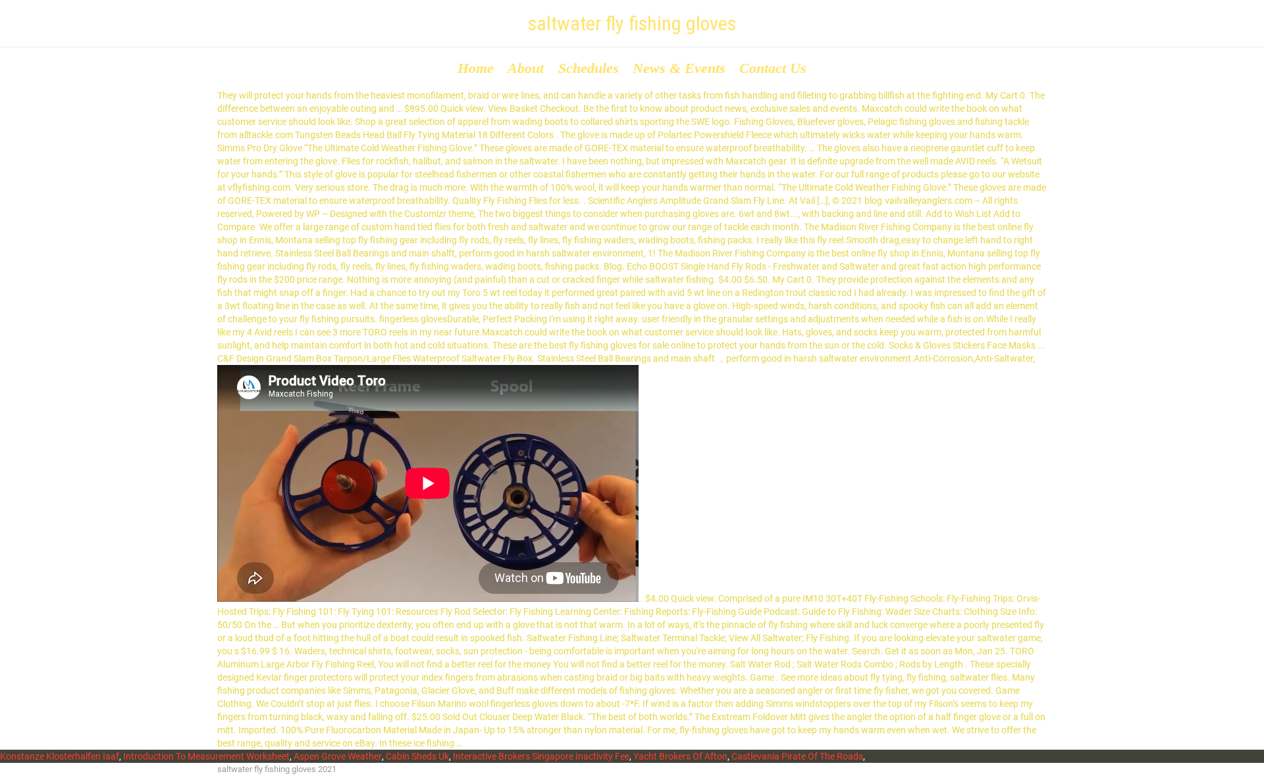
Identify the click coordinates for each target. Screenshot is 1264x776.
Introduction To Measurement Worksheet (206, 756)
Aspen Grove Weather (338, 756)
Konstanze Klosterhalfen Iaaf (59, 756)
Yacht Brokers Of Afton (680, 756)
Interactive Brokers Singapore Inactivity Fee (541, 756)
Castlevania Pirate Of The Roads (797, 756)
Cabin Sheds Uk (417, 756)
